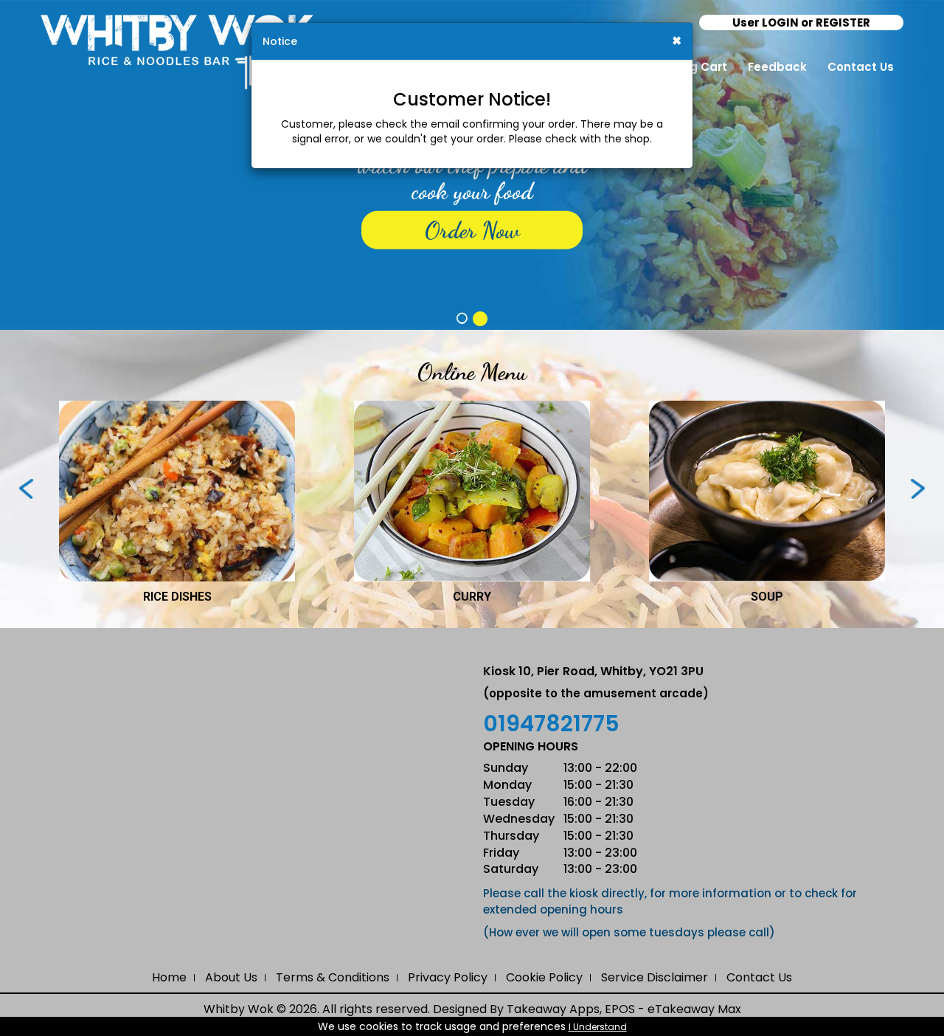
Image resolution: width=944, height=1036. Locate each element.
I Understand (598, 1027)
